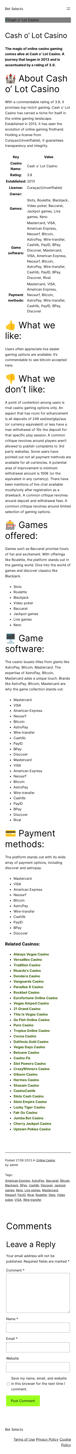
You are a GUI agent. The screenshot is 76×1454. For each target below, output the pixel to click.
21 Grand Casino (27, 1009)
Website (12, 1358)
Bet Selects (14, 9)
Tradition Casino (27, 965)
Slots (52, 1195)
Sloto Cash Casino (29, 1096)
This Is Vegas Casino (31, 1014)
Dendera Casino (27, 976)
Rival (30, 1195)
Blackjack (11, 1185)
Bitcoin (64, 1180)
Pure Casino (24, 1025)
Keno (19, 1190)
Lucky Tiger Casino (29, 1107)
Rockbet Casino (26, 992)
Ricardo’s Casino (27, 970)
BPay (23, 1185)
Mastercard (50, 1190)
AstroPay (38, 1180)
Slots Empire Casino (30, 1102)
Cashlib (34, 1185)
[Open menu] (68, 8)
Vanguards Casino (29, 981)
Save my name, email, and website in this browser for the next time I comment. (39, 1383)
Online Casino (45, 1160)
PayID (22, 1195)
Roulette (41, 1195)
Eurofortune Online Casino (36, 998)
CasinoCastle (24, 1091)
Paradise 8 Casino (28, 987)
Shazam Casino (26, 1085)
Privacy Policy (47, 1439)
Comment (15, 1270)
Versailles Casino (28, 959)
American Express (17, 1180)
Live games (32, 1190)
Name (12, 1319)
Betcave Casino (26, 1052)
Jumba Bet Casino (28, 1118)
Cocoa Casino (25, 1036)
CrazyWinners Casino (32, 1069)
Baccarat (52, 1180)
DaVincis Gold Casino (31, 1042)
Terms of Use (24, 1439)
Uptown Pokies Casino (32, 1129)
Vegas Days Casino (29, 1047)
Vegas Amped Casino (31, 1003)
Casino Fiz (22, 1058)
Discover (47, 1185)
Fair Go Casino (25, 1112)
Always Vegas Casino (31, 954)
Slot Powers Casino (30, 1063)
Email (12, 1338)
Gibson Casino (26, 1074)
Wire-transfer (32, 1199)
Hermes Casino (26, 1080)
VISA (18, 1199)
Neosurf (10, 1195)
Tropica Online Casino (32, 1030)
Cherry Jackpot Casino (32, 1123)
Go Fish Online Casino (32, 1020)
